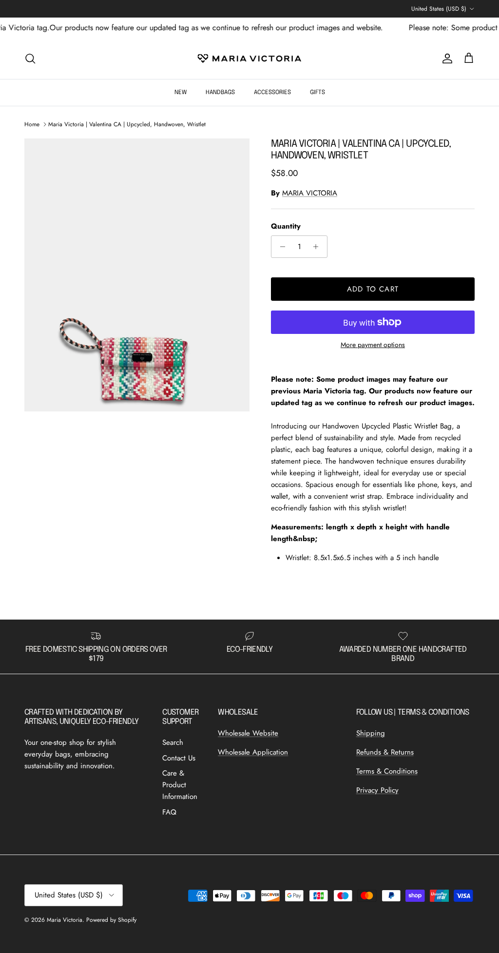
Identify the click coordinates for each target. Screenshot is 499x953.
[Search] (30, 58)
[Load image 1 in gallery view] (137, 274)
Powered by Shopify (111, 919)
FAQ (169, 812)
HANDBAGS (220, 93)
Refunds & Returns (385, 752)
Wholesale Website (248, 733)
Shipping (370, 733)
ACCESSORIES (272, 93)
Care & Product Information (179, 785)
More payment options (373, 345)
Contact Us (178, 758)
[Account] (445, 58)
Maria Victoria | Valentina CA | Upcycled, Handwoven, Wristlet (127, 124)
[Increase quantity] (318, 246)
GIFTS (317, 93)
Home (31, 124)
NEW (180, 93)
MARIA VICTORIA (309, 193)
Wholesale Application (253, 752)
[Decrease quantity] (279, 246)
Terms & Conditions (387, 771)
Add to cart (373, 289)
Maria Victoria (64, 919)
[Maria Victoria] (249, 58)
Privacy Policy (377, 790)
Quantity (286, 226)
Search (172, 742)
